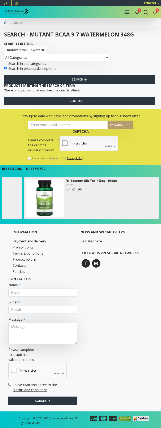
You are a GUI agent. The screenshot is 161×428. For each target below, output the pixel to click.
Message (15, 319)
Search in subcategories (27, 63)
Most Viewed (35, 169)
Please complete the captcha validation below (41, 145)
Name (13, 285)
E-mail (13, 302)
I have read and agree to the (57, 158)
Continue (77, 101)
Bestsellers (12, 169)
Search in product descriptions (32, 68)
